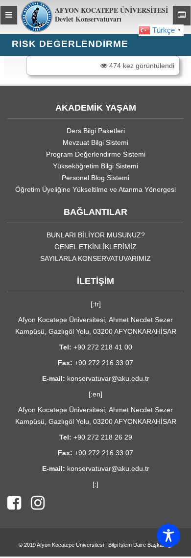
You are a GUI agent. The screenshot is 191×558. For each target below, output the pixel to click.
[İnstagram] (33, 503)
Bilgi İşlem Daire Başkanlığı (140, 545)
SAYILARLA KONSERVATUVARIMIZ (95, 258)
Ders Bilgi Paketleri (96, 131)
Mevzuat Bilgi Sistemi (95, 142)
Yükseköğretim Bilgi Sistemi (95, 166)
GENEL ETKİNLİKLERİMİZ (95, 247)
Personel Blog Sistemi (95, 178)
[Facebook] (14, 503)
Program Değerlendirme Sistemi (95, 154)
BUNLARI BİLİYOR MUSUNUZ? (96, 235)
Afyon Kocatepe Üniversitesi (70, 545)
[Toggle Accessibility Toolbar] (168, 535)
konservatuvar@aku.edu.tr (108, 378)
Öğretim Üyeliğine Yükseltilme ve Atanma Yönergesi (95, 189)
